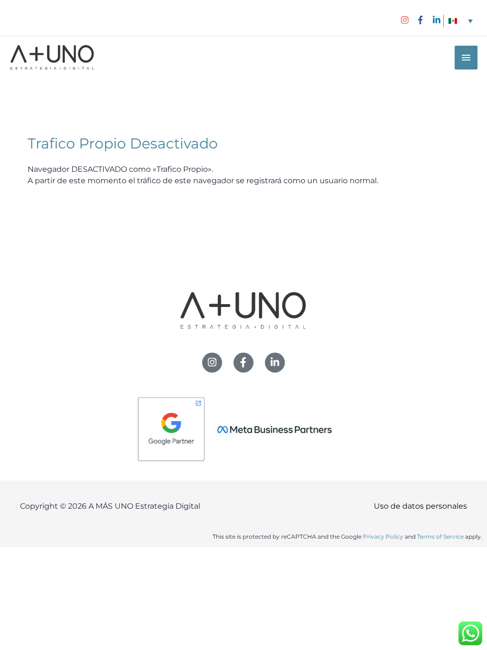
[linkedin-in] (437, 20)
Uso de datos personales (420, 506)
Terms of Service (440, 536)
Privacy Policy (383, 536)
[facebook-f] (423, 20)
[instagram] (407, 20)
